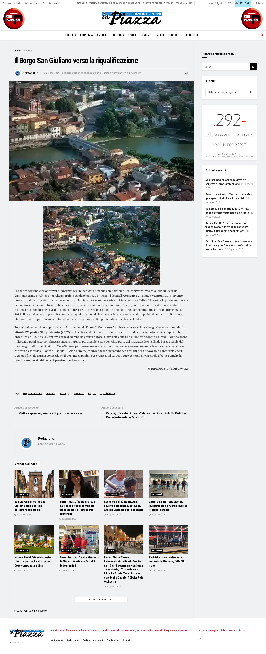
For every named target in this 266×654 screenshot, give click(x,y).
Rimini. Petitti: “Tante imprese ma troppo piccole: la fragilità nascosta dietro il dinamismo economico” (226, 227)
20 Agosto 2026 (23, 515)
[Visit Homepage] (133, 18)
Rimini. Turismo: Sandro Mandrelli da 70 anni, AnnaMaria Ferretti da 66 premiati (79, 561)
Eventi (159, 35)
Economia (86, 35)
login (25, 610)
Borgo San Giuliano (32, 393)
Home (17, 50)
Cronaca (67, 550)
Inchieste (192, 35)
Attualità (27, 50)
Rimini (98, 73)
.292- (19, 642)
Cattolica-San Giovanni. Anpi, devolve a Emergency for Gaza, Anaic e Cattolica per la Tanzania (123, 506)
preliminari (79, 393)
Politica (70, 35)
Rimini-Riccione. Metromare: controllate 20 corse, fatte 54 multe (166, 561)
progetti (92, 393)
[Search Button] (262, 35)
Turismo (145, 35)
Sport (132, 35)
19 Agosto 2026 (158, 515)
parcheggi (64, 393)
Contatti (57, 3)
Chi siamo (7, 3)
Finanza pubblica (84, 73)
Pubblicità (47, 3)
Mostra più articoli (101, 599)
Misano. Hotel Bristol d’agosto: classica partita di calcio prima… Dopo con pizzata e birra (33, 561)
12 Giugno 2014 (51, 73)
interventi (50, 393)
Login (260, 3)
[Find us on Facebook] (200, 640)
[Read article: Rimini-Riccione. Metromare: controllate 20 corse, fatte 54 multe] (168, 539)
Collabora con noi (33, 3)
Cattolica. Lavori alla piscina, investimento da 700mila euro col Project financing (168, 506)
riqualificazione (107, 393)
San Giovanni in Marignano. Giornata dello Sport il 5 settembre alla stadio (30, 506)
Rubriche (174, 35)
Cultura (118, 35)
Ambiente (103, 35)
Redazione (18, 3)
